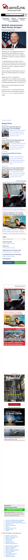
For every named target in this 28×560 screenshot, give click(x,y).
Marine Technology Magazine (12, 549)
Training (22, 19)
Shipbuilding (5, 18)
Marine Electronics (10, 542)
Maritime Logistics (10, 548)
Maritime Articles (9, 529)
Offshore (13, 18)
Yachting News (9, 540)
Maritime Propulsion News (12, 543)
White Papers (9, 552)
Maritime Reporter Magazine (12, 546)
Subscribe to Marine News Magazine (14, 521)
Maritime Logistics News (11, 535)
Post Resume (8, 262)
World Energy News (10, 538)
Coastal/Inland (22, 18)
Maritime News (9, 524)
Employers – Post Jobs (20, 262)
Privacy (7, 526)
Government (6, 19)
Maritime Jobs (9, 539)
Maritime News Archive (11, 528)
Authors (7, 530)
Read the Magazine (14, 404)
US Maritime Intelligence (11, 553)
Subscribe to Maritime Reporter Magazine (15, 520)
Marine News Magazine (11, 547)
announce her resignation (7, 93)
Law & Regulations (14, 21)
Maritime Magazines (10, 551)
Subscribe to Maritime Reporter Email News (16, 522)
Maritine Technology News (12, 537)
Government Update (6, 120)
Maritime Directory (10, 555)
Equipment (15, 19)
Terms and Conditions (11, 525)
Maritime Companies (10, 556)
